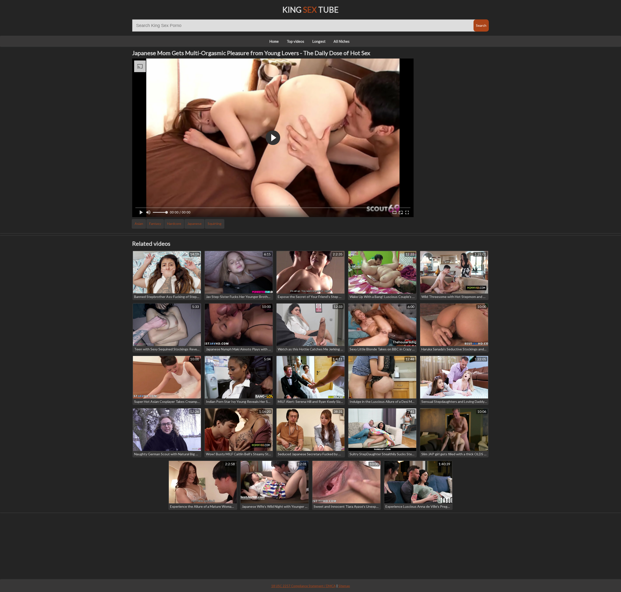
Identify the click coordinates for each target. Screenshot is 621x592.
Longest (319, 41)
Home (274, 41)
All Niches (342, 41)
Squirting (214, 223)
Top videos (295, 41)
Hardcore (174, 223)
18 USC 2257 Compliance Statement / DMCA (303, 586)
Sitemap (344, 586)
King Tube (310, 9)
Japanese (194, 223)
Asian (139, 223)
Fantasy (155, 223)
